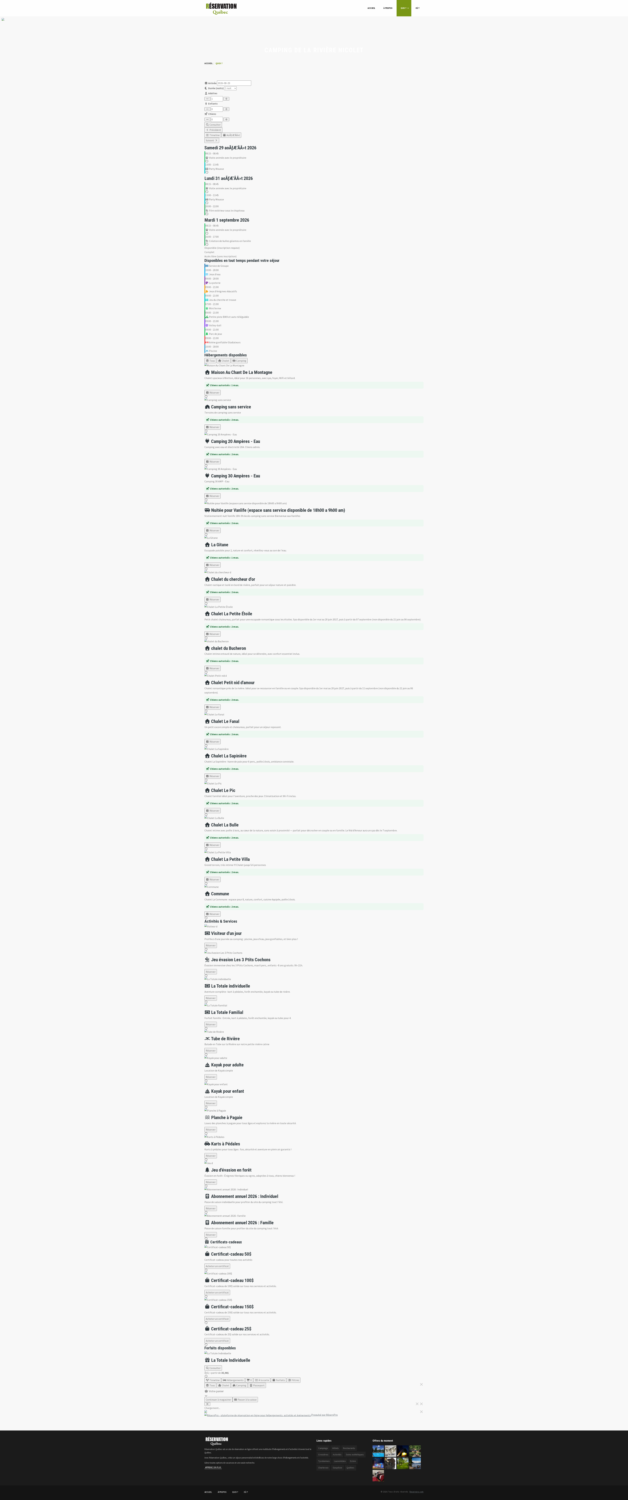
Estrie (353, 1461)
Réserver (214, 392)
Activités (337, 1454)
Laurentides (340, 1461)
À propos (388, 8)
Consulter (215, 124)
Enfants (213, 103)
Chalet (225, 360)
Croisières (323, 1454)
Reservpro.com (417, 1492)
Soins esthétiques (355, 1454)
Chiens (212, 113)
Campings (323, 1448)
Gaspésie (337, 1467)
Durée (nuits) (216, 88)
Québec (350, 1467)
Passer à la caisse (247, 1399)
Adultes (212, 93)
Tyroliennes (324, 1461)
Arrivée (212, 83)
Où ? (417, 8)
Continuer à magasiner (218, 1399)
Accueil (371, 8)
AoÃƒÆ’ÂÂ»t (233, 135)
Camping (241, 360)
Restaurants (349, 1448)
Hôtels (335, 1448)
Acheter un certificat (217, 1266)
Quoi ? (403, 8)
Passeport (259, 1385)
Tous (212, 360)
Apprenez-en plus (213, 1467)
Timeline (214, 135)
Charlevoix (323, 1467)
